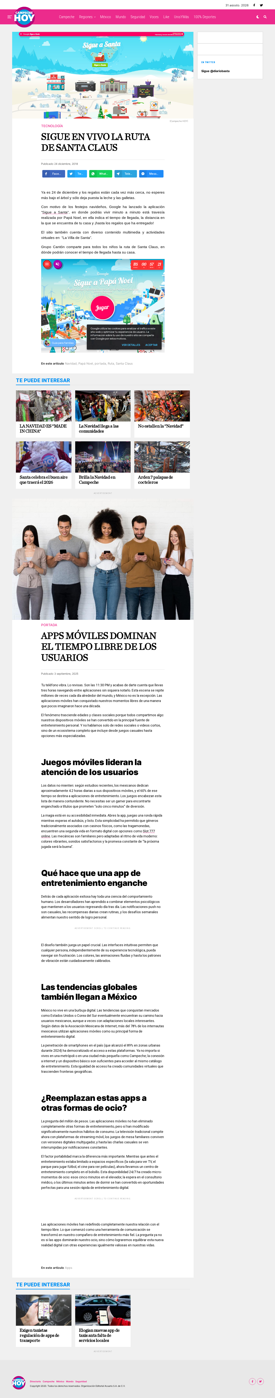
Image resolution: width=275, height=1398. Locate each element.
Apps (68, 1267)
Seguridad (138, 17)
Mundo (121, 17)
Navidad (71, 363)
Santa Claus (124, 363)
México (105, 17)
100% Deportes (205, 17)
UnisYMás (181, 17)
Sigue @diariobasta (215, 71)
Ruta (111, 363)
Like (166, 17)
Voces (154, 17)
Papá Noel (85, 363)
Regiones (86, 17)
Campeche (66, 17)
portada (100, 363)
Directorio (35, 1381)
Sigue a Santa (55, 212)
